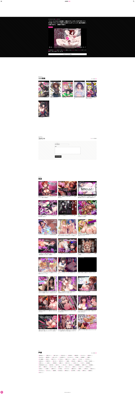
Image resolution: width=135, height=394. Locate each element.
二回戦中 (48, 368)
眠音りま (46, 366)
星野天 (81, 368)
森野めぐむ (54, 368)
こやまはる (61, 359)
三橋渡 (68, 361)
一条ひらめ (65, 364)
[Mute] (76, 47)
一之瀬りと (49, 363)
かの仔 (83, 363)
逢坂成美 (77, 355)
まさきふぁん (42, 370)
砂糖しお (61, 363)
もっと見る (93, 78)
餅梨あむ (90, 355)
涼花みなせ (64, 355)
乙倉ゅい (75, 359)
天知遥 (78, 357)
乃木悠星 (61, 368)
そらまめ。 (81, 359)
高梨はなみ (42, 361)
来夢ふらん (42, 363)
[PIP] (83, 47)
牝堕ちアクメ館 (59, 50)
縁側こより (61, 366)
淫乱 (60, 51)
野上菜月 (74, 361)
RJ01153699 (51, 27)
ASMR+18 (69, 392)
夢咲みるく (67, 370)
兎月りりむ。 (69, 363)
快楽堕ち (55, 51)
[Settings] (82, 47)
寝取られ (49, 51)
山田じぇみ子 (55, 357)
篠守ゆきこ (62, 361)
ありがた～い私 (53, 366)
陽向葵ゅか (42, 355)
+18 (67, 1)
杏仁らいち (68, 366)
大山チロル (83, 355)
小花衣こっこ (76, 363)
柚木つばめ (57, 355)
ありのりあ (67, 368)
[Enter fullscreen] (85, 47)
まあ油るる (61, 370)
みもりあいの (71, 357)
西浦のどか (93, 368)
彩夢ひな (85, 370)
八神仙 (79, 370)
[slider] (61, 47)
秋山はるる (42, 357)
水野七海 (86, 368)
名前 (67, 143)
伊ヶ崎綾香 (42, 359)
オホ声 (82, 50)
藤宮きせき (74, 368)
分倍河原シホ (63, 357)
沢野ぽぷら (49, 361)
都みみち (71, 364)
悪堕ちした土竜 (68, 50)
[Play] (50, 47)
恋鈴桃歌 (83, 357)
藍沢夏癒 (89, 363)
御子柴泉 (71, 355)
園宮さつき (85, 364)
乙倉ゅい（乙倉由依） (89, 361)
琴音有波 (55, 363)
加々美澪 (74, 370)
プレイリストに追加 (68, 54)
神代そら (58, 364)
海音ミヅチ (68, 359)
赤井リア (41, 372)
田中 (40, 366)
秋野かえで (49, 355)
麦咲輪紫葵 (78, 364)
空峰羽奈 (91, 370)
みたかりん (49, 370)
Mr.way (76, 50)
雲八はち (55, 361)
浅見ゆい (75, 366)
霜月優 (55, 370)
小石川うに (81, 366)
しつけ (85, 50)
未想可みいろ (89, 366)
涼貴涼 (89, 357)
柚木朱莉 (52, 364)
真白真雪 (92, 364)
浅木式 (48, 359)
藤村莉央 (51, 50)
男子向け (58, 19)
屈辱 (52, 51)
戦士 (58, 51)
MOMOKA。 (89, 359)
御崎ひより (81, 361)
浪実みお (41, 368)
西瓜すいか (54, 359)
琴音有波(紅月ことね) (43, 364)
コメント (67, 146)
